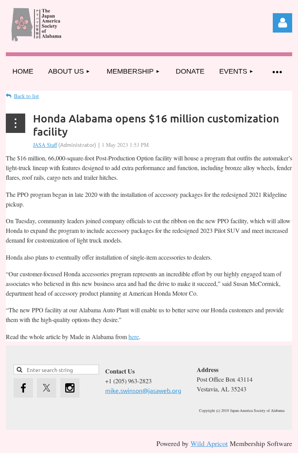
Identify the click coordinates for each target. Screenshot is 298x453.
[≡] (276, 71)
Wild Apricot (209, 443)
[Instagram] (70, 388)
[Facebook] (23, 388)
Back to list (26, 96)
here (133, 336)
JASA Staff (45, 144)
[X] (46, 388)
